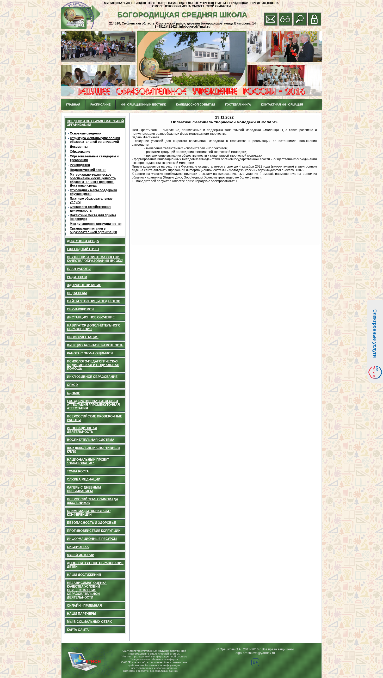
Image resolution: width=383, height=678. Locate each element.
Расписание (100, 104)
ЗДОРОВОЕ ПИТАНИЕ (84, 285)
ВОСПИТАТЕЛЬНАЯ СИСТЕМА (90, 440)
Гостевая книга (238, 104)
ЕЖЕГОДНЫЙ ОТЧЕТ (83, 249)
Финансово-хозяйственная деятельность (90, 208)
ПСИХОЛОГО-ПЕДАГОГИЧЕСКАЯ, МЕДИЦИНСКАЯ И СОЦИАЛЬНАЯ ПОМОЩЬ (93, 365)
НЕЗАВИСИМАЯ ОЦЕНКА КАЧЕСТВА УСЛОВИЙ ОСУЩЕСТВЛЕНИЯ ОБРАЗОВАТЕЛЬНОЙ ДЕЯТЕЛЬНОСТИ (87, 590)
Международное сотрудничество (95, 224)
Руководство (80, 165)
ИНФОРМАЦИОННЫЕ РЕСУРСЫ (92, 539)
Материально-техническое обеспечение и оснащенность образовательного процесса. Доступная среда (93, 180)
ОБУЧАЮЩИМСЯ (80, 309)
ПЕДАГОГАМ (77, 293)
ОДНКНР (73, 393)
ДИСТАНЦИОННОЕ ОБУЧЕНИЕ (91, 317)
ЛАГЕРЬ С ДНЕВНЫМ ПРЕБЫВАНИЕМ (84, 489)
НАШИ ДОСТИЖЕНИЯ (84, 575)
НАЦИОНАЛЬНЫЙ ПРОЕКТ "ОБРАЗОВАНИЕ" (88, 461)
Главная (73, 104)
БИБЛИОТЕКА (78, 547)
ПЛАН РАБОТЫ (79, 269)
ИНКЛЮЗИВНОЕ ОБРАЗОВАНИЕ (92, 377)
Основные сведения (85, 133)
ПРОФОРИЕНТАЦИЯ (82, 337)
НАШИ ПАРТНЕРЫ (81, 613)
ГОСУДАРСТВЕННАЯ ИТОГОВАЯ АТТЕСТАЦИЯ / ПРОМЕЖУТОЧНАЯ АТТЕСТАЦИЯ (93, 404)
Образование (80, 151)
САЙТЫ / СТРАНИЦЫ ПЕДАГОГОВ (93, 301)
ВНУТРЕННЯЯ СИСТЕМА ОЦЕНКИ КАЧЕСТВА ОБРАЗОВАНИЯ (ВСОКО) (95, 259)
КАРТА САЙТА (78, 630)
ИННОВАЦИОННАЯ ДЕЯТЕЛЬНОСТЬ (82, 430)
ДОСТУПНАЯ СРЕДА (83, 241)
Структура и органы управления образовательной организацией (95, 140)
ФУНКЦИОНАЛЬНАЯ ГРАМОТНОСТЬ (95, 345)
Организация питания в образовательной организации (93, 230)
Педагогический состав (88, 170)
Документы (79, 147)
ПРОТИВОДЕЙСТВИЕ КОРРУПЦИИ (94, 531)
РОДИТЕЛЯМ (77, 277)
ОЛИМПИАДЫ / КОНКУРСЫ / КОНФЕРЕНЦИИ (88, 512)
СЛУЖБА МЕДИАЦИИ (83, 479)
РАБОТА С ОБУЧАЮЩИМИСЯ (90, 353)
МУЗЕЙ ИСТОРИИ (80, 555)
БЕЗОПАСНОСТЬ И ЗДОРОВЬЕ (91, 523)
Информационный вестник (143, 104)
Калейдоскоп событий (195, 104)
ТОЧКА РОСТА (78, 471)
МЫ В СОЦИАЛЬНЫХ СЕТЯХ (89, 622)
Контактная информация (282, 104)
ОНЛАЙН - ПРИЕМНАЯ (84, 605)
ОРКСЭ (72, 385)
